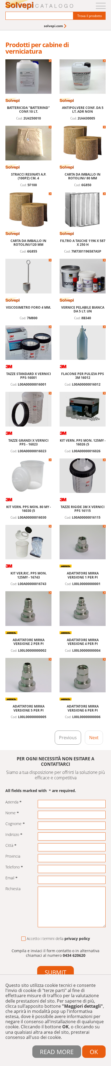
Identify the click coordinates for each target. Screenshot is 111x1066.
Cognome (13, 824)
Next (94, 738)
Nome (10, 813)
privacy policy (77, 938)
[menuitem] (55, 26)
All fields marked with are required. (40, 791)
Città (9, 845)
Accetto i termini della (58, 938)
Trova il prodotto (89, 16)
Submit (55, 972)
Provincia (12, 856)
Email (9, 878)
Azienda (11, 802)
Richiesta (12, 889)
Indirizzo (12, 834)
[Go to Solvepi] (39, 5)
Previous (68, 738)
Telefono (12, 867)
